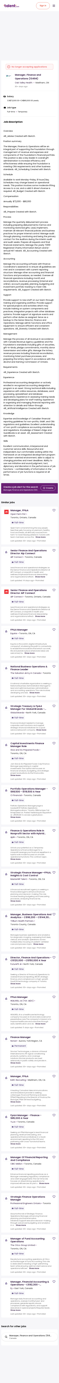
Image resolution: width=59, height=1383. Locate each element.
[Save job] (54, 510)
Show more (41, 537)
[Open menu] (54, 5)
